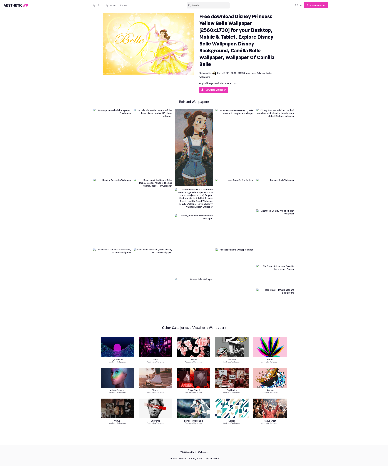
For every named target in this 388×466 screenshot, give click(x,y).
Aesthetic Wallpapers (117, 361)
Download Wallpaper (216, 90)
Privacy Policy (195, 458)
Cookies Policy (212, 458)
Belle (259, 73)
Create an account (316, 5)
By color (97, 5)
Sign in (298, 5)
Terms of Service (177, 458)
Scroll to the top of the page (380, 460)
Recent (124, 5)
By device (110, 5)
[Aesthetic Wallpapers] (16, 5)
